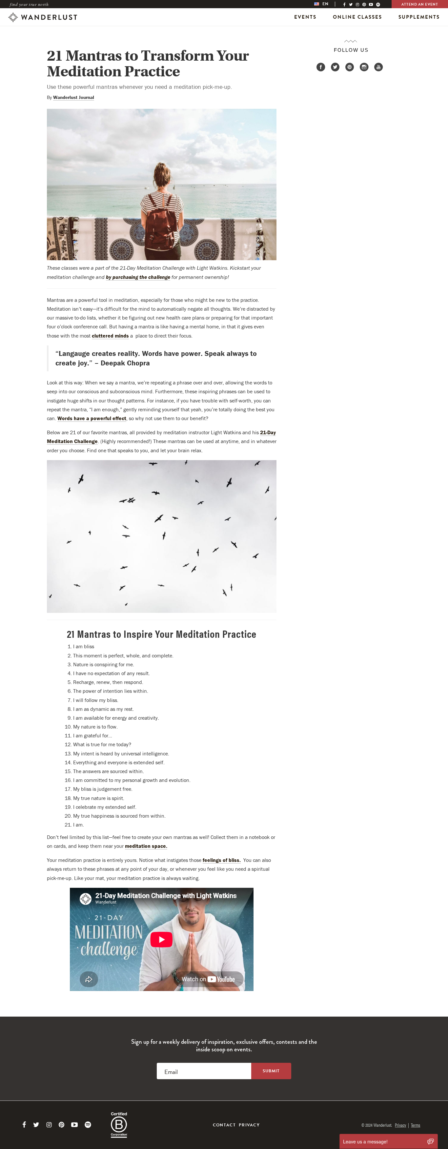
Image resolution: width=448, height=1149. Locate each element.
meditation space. (146, 846)
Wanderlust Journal (73, 97)
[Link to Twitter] (36, 1124)
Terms (415, 1124)
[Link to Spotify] (88, 1124)
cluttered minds (110, 335)
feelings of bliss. (222, 860)
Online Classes (357, 17)
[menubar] (328, 4)
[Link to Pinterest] (61, 1124)
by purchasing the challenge (138, 277)
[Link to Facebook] (24, 1124)
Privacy (249, 1125)
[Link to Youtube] (74, 1124)
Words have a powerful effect (91, 418)
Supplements (419, 17)
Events (305, 17)
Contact (224, 1125)
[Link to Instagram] (49, 1124)
